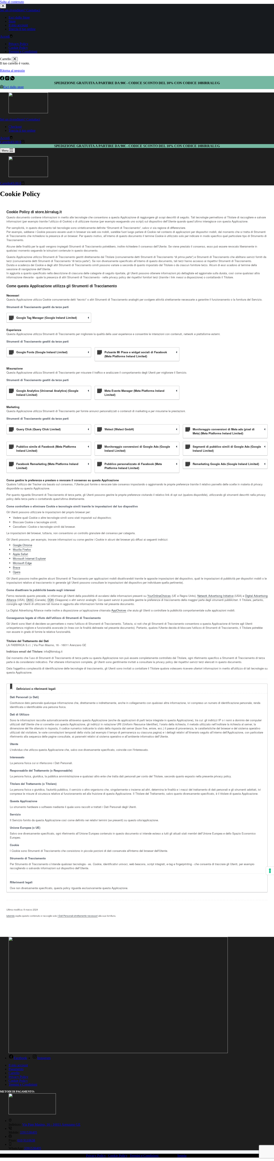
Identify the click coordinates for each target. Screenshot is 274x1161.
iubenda (10, 915)
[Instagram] (7, 79)
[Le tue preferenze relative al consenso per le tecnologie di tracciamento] (270, 871)
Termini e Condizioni (23, 1084)
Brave (16, 567)
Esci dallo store (13, 87)
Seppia (181, 1155)
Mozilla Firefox (22, 549)
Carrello (14, 1073)
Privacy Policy (18, 1077)
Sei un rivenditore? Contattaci (20, 119)
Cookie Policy (18, 1080)
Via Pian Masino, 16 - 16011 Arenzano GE (51, 1124)
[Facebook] (2, 79)
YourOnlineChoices (159, 596)
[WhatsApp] (12, 79)
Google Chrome (22, 545)
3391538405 (28, 1132)
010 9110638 (26, 1140)
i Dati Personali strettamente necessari (78, 915)
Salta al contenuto (12, 2)
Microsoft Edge (22, 563)
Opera (16, 572)
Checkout (15, 126)
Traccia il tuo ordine (22, 130)
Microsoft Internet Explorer (29, 558)
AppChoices (118, 610)
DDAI (51, 600)
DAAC (30, 600)
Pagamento (16, 1069)
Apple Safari (20, 554)
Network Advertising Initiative (215, 596)
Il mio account (18, 1065)
